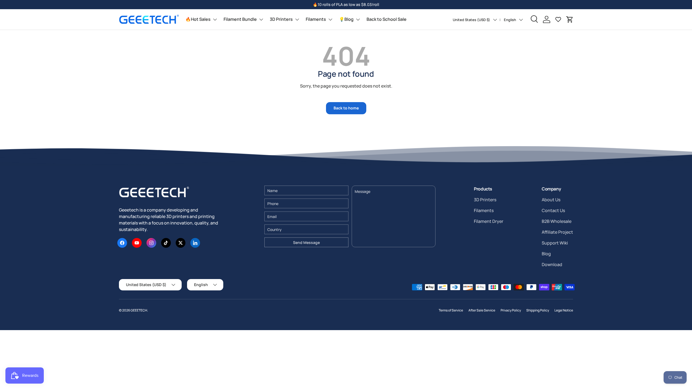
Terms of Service (451, 310)
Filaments (316, 19)
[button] (570, 19)
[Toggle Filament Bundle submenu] (261, 19)
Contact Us (553, 210)
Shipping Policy (537, 310)
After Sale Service (481, 310)
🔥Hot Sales (198, 19)
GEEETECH (139, 310)
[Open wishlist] (558, 19)
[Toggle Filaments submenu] (330, 19)
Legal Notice (563, 310)
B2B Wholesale (556, 221)
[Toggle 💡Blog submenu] (358, 19)
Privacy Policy (511, 310)
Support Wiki (555, 243)
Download (552, 264)
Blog (546, 254)
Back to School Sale (387, 19)
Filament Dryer (488, 221)
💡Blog (346, 19)
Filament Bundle (240, 19)
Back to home (346, 107)
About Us (551, 200)
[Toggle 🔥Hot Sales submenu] (215, 19)
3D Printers (281, 19)
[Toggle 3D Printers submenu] (297, 19)
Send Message (306, 242)
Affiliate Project (557, 232)
